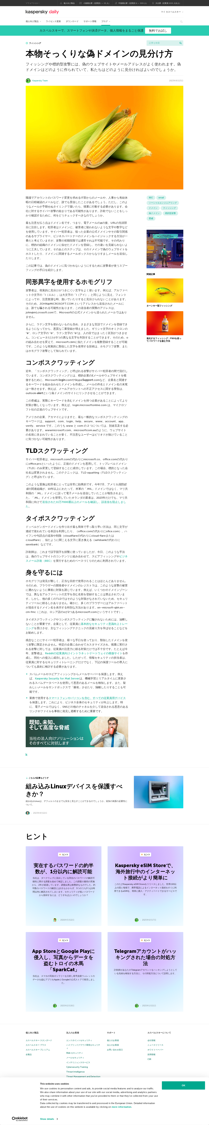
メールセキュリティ (75, 1058)
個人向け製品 (69, 3)
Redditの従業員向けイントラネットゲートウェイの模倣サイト (83, 653)
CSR (149, 1059)
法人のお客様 (72, 1032)
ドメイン (153, 208)
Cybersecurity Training (77, 1067)
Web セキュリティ (74, 1053)
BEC (151, 197)
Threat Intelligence (75, 1072)
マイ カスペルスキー (171, 12)
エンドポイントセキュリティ (79, 1040)
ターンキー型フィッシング (159, 305)
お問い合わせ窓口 (115, 1050)
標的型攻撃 (170, 213)
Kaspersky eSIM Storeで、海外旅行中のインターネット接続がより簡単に (145, 872)
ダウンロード (72, 21)
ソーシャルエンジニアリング (163, 203)
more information (121, 1107)
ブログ (104, 21)
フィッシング (35, 43)
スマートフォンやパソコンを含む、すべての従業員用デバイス (87, 698)
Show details (47, 1119)
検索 (180, 43)
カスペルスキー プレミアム (38, 1050)
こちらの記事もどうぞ (39, 778)
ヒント (65, 854)
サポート (111, 1032)
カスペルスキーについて (159, 1032)
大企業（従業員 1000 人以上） (168, 3)
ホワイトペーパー (155, 1050)
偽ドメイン (154, 213)
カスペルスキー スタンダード (39, 1040)
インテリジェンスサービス (78, 1062)
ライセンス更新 (53, 21)
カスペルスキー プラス (36, 1045)
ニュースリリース (155, 1045)
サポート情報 (90, 21)
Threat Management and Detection (83, 1076)
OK (183, 1085)
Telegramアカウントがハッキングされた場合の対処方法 (145, 957)
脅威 (151, 218)
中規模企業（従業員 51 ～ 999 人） (133, 3)
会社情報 (151, 1040)
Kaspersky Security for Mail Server (57, 678)
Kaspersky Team (40, 80)
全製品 (29, 1054)
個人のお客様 (113, 1040)
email (161, 197)
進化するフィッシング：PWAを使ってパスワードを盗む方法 (164, 339)
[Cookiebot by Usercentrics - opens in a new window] (19, 1119)
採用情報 (151, 1054)
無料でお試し (158, 30)
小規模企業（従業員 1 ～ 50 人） (96, 3)
